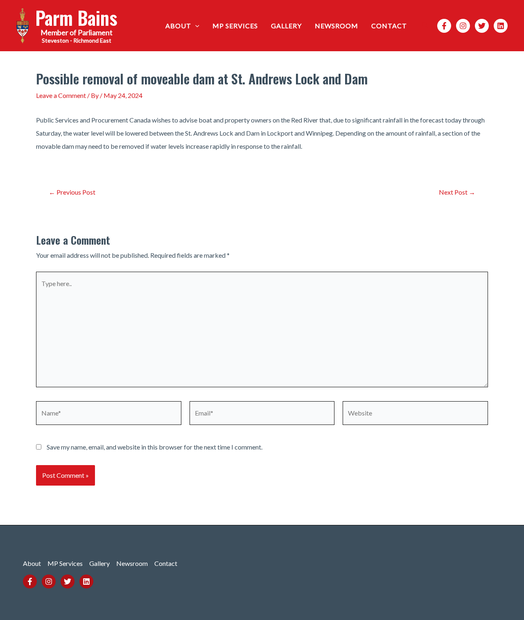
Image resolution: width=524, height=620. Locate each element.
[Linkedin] (501, 26)
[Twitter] (482, 26)
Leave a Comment (61, 95)
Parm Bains (76, 17)
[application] (195, 25)
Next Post (457, 192)
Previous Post (72, 192)
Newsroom (336, 26)
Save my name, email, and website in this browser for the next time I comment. (154, 447)
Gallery (286, 26)
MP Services (235, 26)
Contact (389, 26)
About (178, 26)
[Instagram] (463, 26)
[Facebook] (444, 26)
